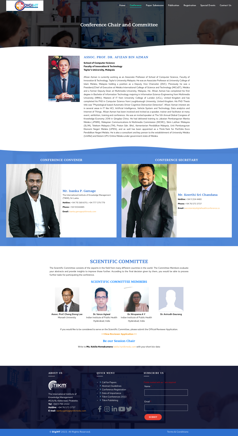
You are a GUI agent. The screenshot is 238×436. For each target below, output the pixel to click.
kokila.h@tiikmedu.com (125, 346)
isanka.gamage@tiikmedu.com (83, 211)
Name (148, 386)
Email (147, 401)
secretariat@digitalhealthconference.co (202, 208)
